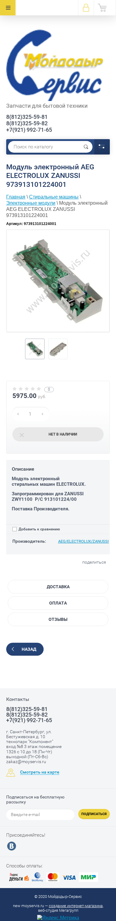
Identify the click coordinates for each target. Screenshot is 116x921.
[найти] (85, 147)
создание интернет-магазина (76, 905)
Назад (29, 649)
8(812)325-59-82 (27, 123)
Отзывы (58, 619)
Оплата (58, 603)
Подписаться (94, 814)
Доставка (58, 586)
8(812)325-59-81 (27, 117)
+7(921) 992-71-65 (29, 130)
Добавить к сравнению (39, 529)
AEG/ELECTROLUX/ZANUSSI (83, 541)
